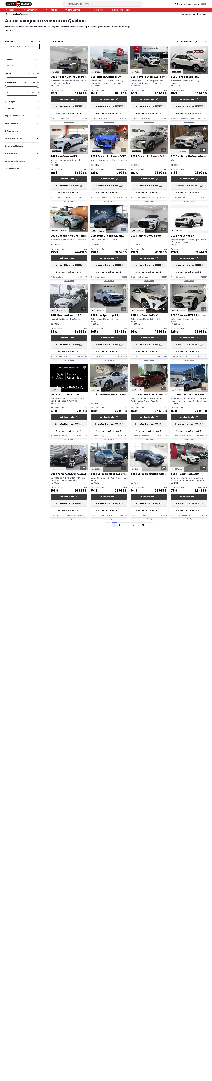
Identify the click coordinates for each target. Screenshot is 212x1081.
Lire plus (9, 30)
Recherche (10, 41)
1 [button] (114, 525)
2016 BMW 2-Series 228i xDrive (110, 235)
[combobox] (22, 59)
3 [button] (124, 525)
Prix (6, 92)
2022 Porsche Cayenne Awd (68, 474)
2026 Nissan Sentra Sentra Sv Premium (75, 76)
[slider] (6, 77)
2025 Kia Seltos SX (182, 235)
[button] (150, 524)
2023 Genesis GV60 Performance (71, 235)
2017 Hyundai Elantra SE (66, 315)
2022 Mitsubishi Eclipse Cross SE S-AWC (116, 474)
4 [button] (128, 525)
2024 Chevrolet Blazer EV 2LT (149, 156)
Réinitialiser (35, 41)
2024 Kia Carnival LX (64, 156)
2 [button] (119, 525)
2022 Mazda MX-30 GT (65, 394)
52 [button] (143, 525)
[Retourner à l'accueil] (6, 14)
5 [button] (133, 525)
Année (8, 73)
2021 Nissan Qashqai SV (106, 76)
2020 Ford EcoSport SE (185, 76)
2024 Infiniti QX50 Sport (146, 235)
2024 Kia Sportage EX (104, 315)
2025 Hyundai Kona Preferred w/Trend (155, 394)
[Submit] (64, 3)
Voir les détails (67, 99)
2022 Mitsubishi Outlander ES (149, 474)
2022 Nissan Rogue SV (185, 474)
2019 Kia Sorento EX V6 (145, 315)
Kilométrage (10, 83)
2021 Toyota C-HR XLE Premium (150, 76)
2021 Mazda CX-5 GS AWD (187, 394)
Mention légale (69, 121)
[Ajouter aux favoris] (84, 49)
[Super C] (18, 4)
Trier (177, 41)
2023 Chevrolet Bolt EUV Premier (111, 394)
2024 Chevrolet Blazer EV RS (108, 156)
